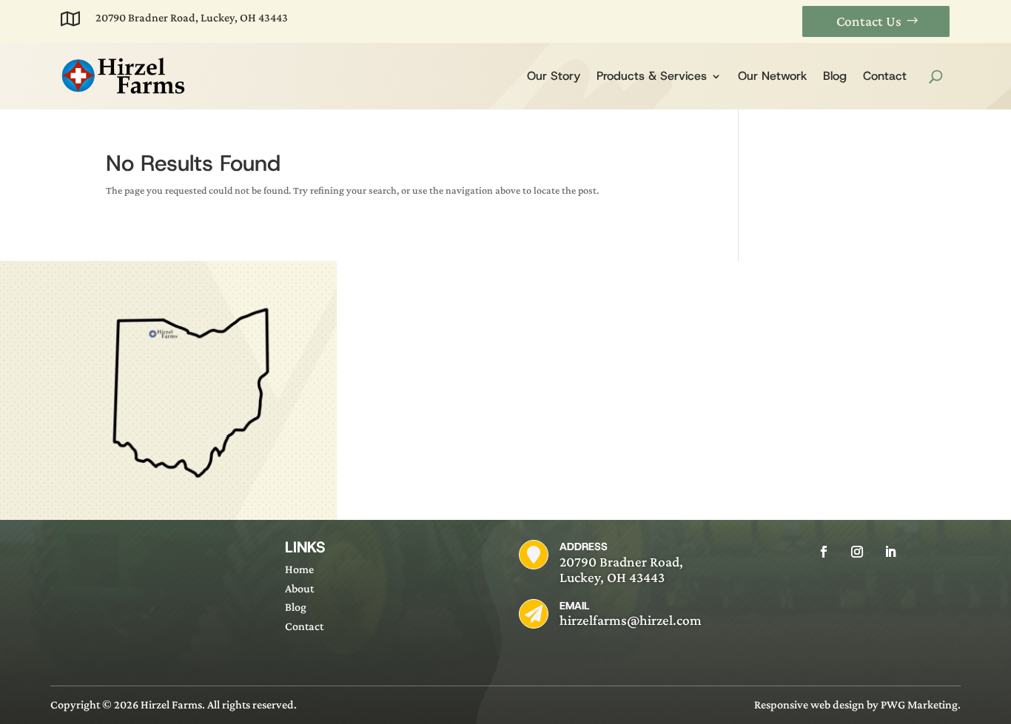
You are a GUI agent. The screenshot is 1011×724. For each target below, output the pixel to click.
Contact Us (868, 21)
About (299, 588)
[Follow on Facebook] (824, 552)
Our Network (772, 76)
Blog (835, 76)
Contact (885, 76)
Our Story (553, 76)
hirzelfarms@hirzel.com (631, 620)
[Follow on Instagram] (857, 552)
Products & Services (652, 76)
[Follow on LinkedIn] (890, 552)
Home (299, 569)
